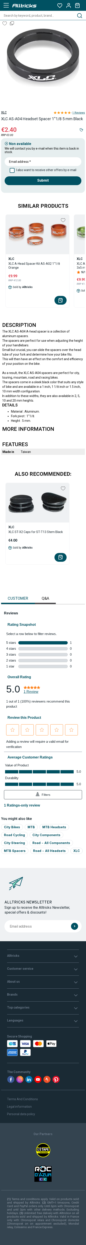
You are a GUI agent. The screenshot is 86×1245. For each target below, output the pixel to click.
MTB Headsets (54, 827)
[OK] (74, 926)
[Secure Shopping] (28, 1048)
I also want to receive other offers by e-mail (46, 170)
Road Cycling (14, 835)
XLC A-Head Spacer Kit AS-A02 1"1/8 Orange (34, 265)
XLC (4, 112)
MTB (31, 827)
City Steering (14, 843)
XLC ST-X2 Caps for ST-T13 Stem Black (35, 532)
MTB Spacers (15, 851)
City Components (46, 835)
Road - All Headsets (49, 851)
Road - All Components (51, 843)
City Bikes (12, 827)
